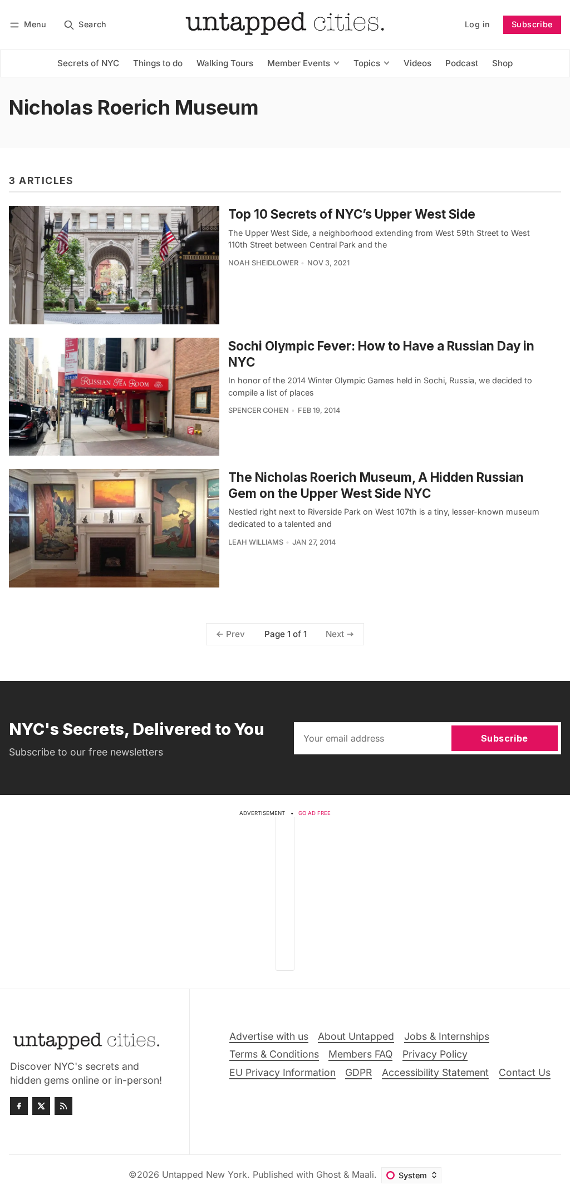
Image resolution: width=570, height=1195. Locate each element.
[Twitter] (41, 1106)
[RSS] (63, 1106)
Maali (363, 1174)
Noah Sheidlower (263, 263)
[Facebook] (19, 1106)
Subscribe (532, 24)
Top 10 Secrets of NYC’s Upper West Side (351, 213)
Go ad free (314, 813)
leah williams (255, 542)
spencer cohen (258, 410)
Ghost (328, 1174)
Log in (477, 24)
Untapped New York (204, 1174)
